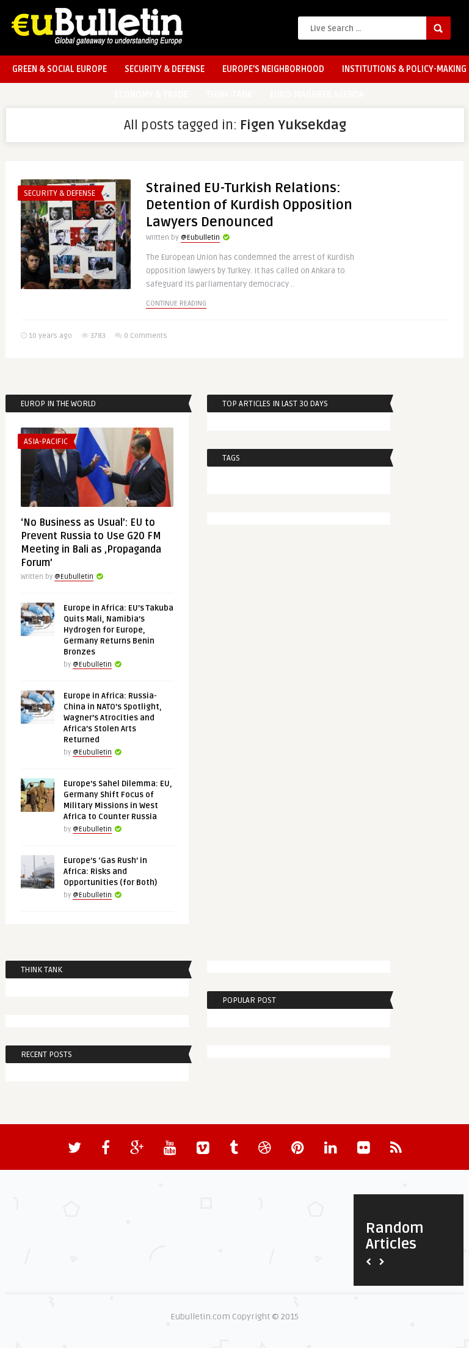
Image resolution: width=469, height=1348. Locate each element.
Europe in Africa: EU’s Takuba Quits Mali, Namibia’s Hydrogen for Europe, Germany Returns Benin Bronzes (118, 630)
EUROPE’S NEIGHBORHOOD (273, 69)
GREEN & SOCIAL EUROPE (59, 69)
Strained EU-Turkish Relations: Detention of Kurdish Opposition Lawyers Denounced (249, 205)
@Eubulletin (200, 237)
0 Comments (145, 335)
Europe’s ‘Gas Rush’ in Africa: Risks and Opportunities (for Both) (110, 871)
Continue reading (176, 303)
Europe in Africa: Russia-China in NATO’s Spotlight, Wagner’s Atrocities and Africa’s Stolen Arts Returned (113, 718)
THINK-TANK (229, 95)
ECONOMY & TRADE (151, 95)
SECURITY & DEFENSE (165, 69)
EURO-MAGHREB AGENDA (317, 95)
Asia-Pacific (46, 441)
